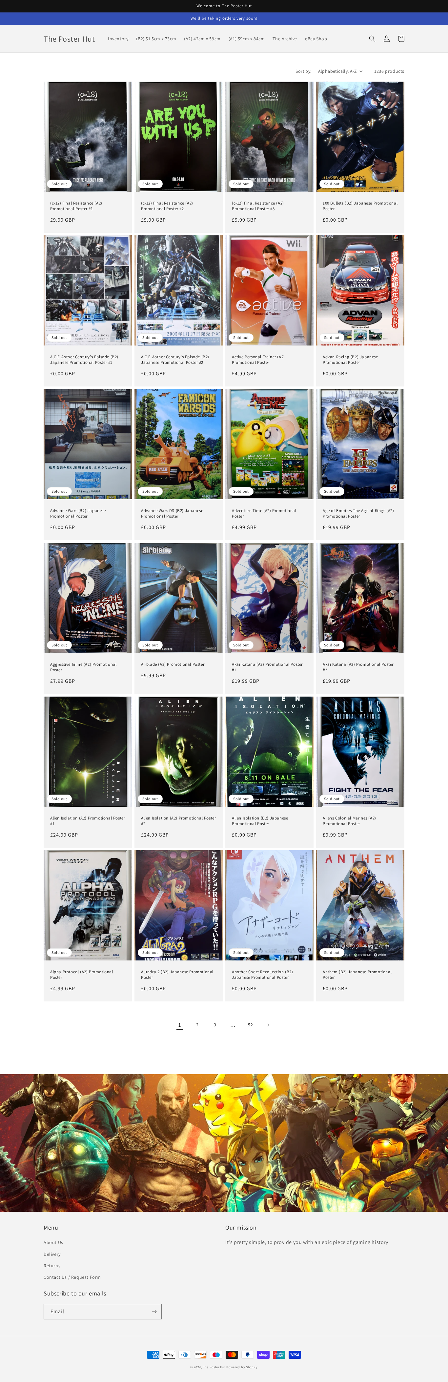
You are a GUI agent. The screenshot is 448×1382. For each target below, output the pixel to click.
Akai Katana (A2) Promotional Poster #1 (267, 667)
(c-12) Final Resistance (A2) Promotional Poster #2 (167, 206)
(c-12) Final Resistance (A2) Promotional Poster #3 (258, 206)
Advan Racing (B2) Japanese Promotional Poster (350, 359)
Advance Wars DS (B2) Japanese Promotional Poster (172, 513)
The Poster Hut (214, 1367)
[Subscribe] (154, 1311)
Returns (52, 1266)
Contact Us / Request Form (72, 1277)
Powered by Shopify (242, 1367)
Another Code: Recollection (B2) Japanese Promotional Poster (262, 974)
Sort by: (303, 71)
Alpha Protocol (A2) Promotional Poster (81, 974)
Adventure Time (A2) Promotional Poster (264, 513)
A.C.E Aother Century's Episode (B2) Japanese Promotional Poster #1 (84, 359)
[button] (372, 38)
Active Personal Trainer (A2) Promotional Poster (258, 359)
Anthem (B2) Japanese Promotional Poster (357, 974)
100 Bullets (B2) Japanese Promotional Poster (360, 206)
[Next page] (268, 1025)
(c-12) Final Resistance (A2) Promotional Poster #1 (76, 206)
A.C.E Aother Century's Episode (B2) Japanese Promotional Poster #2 (175, 359)
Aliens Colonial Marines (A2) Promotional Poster (349, 821)
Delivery (52, 1254)
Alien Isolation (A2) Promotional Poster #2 (178, 821)
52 (250, 1025)
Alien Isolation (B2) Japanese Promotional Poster (260, 821)
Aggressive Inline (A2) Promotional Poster (83, 667)
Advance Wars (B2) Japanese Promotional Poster (78, 513)
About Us (53, 1242)
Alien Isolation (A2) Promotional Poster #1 (87, 821)
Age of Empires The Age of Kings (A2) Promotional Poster (358, 513)
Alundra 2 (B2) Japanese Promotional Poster (177, 974)
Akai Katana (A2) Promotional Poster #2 (358, 667)
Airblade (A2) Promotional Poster (172, 664)
